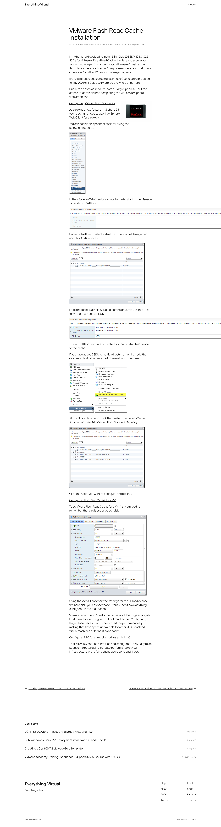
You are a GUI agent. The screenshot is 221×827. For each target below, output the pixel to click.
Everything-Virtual (37, 4)
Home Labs (104, 44)
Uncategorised (134, 44)
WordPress (192, 819)
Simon (80, 44)
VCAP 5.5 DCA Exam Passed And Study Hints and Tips (59, 731)
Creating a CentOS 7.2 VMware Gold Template (54, 748)
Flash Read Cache (92, 44)
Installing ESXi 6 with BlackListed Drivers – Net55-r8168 (57, 688)
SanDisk (124, 44)
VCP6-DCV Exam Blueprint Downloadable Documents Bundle (160, 688)
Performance (115, 44)
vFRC (143, 44)
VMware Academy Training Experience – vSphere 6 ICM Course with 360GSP (73, 757)
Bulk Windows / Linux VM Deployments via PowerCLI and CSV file (65, 740)
